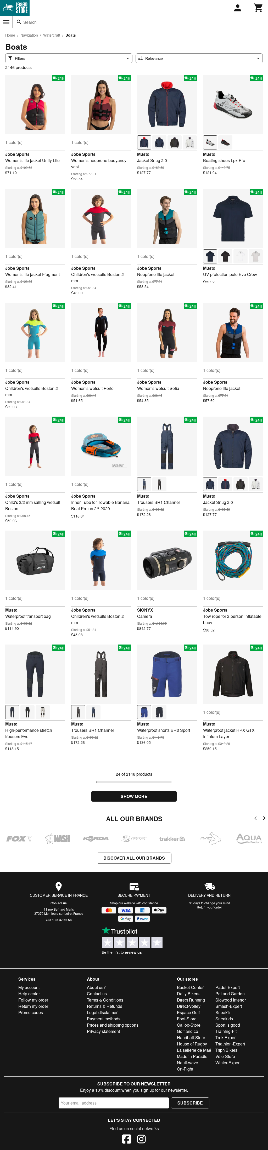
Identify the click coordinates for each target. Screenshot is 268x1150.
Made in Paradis (192, 1056)
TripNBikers (226, 1050)
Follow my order (33, 1000)
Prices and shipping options (112, 1025)
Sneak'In (223, 1012)
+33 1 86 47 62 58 (59, 919)
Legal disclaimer (102, 1012)
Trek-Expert (226, 1037)
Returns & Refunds (104, 1006)
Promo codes (30, 1012)
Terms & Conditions (105, 1000)
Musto (143, 154)
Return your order (209, 907)
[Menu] (6, 22)
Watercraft (51, 35)
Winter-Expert (228, 1063)
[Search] (19, 22)
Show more (134, 796)
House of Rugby (192, 1044)
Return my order (33, 1006)
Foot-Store (187, 1019)
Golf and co (187, 1031)
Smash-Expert (228, 1006)
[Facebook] (126, 1140)
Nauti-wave (187, 1063)
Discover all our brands (134, 858)
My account (29, 987)
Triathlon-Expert (230, 1044)
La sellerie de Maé (194, 1050)
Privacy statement (103, 1031)
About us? (96, 987)
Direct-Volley (188, 1006)
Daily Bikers (188, 994)
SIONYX (145, 610)
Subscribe (190, 1103)
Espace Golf (188, 1012)
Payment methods (103, 1019)
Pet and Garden (230, 994)
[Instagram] (141, 1140)
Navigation (29, 35)
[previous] (255, 819)
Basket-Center (190, 987)
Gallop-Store (188, 1025)
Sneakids (224, 1019)
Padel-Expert (227, 987)
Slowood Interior (230, 1000)
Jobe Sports (17, 154)
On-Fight (185, 1069)
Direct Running (191, 1000)
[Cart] (258, 8)
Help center (29, 994)
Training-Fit (226, 1031)
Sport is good (227, 1025)
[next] (264, 819)
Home (10, 35)
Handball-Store (191, 1037)
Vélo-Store (225, 1056)
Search (30, 22)
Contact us (59, 903)
